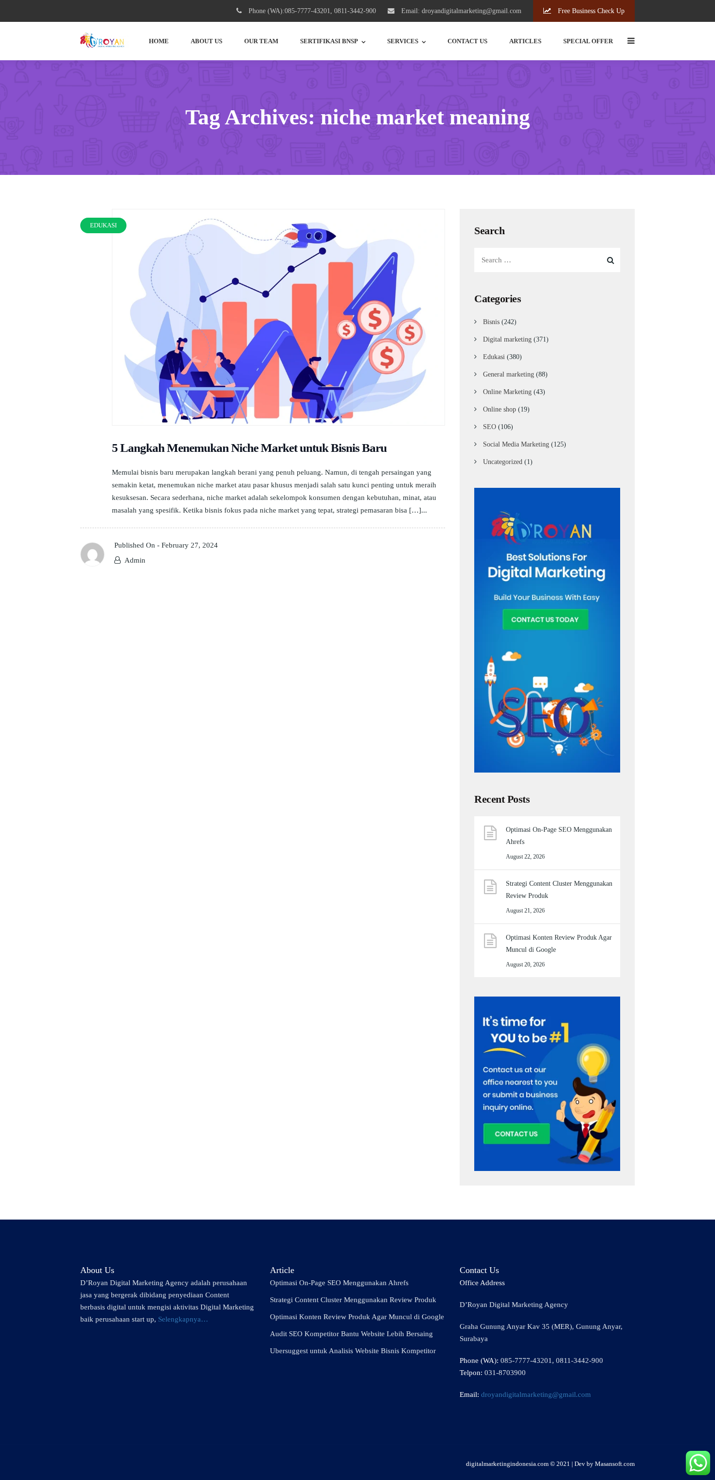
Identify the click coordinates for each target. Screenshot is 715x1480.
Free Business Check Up (590, 11)
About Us (206, 41)
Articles (525, 41)
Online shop (499, 409)
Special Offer (588, 41)
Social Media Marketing (516, 444)
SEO (489, 426)
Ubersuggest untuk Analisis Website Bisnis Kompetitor (353, 1351)
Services (402, 41)
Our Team (261, 41)
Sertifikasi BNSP (329, 41)
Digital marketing (507, 339)
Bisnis (491, 322)
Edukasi (494, 357)
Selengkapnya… (183, 1319)
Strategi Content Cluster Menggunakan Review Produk (559, 889)
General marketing (508, 374)
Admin (135, 560)
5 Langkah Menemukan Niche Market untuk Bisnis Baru (249, 447)
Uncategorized (502, 461)
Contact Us (467, 41)
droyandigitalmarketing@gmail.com (536, 1394)
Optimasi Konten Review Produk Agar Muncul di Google (559, 943)
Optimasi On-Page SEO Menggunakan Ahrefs (559, 835)
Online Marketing (507, 392)
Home (159, 41)
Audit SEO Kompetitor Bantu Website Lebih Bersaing (351, 1334)
